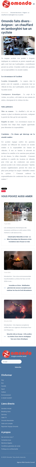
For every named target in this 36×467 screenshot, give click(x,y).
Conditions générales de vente (10, 446)
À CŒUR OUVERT (6, 398)
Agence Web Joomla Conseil (26, 462)
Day (2, 380)
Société (3, 386)
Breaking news (5, 412)
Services (4, 415)
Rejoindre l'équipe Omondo (9, 426)
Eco (2, 383)
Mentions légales (6, 443)
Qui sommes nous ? (7, 437)
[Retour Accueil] (16, 4)
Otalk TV (4, 418)
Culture (3, 392)
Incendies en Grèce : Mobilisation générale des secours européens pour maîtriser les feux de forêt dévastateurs (19, 287)
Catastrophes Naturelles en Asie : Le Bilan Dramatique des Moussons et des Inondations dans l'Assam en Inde (19, 239)
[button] (34, 3)
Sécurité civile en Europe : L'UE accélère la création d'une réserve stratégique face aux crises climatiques (19, 336)
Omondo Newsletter (7, 420)
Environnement (6, 395)
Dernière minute (6, 409)
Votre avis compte (7, 423)
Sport (3, 389)
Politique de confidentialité (9, 449)
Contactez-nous (6, 440)
